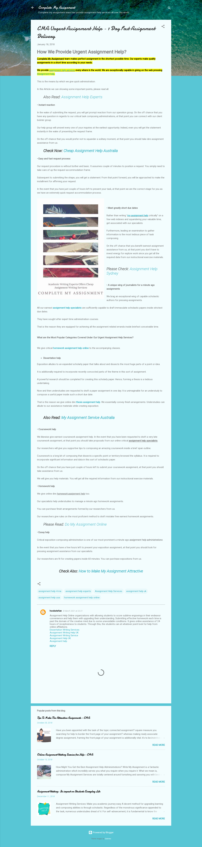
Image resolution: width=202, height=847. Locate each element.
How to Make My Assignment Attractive (111, 571)
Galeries (108, 839)
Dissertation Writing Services (64, 629)
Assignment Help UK (60, 638)
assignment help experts (78, 591)
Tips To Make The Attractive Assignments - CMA (63, 718)
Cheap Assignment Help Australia (91, 151)
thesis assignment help (88, 402)
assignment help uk (136, 591)
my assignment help (137, 215)
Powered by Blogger (103, 832)
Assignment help (45, 74)
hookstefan (56, 610)
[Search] (169, 8)
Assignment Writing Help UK (64, 632)
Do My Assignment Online (86, 524)
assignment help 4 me (50, 591)
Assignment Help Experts (81, 97)
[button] (163, 26)
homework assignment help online (71, 348)
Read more (158, 745)
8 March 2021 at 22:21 (73, 611)
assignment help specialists (67, 307)
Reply (53, 646)
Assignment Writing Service (64, 635)
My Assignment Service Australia (88, 417)
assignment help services (62, 70)
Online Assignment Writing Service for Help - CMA (65, 755)
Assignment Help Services (108, 591)
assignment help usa (49, 597)
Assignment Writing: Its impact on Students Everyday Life (68, 791)
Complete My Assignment (56, 7)
